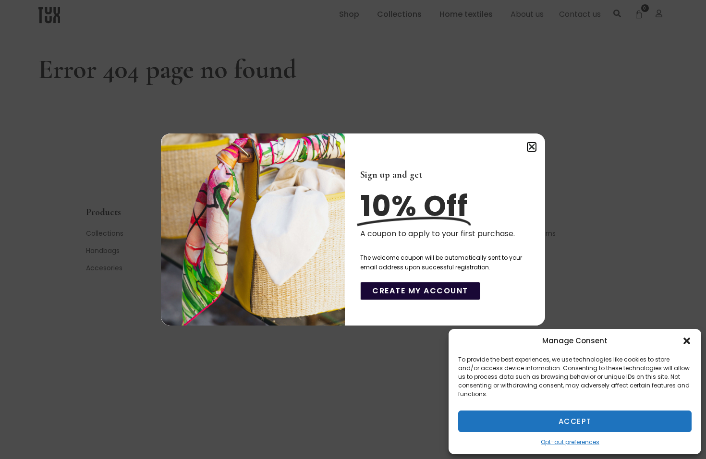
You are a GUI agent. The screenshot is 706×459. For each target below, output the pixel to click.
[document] (353, 229)
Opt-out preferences (570, 442)
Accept (575, 421)
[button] (687, 341)
